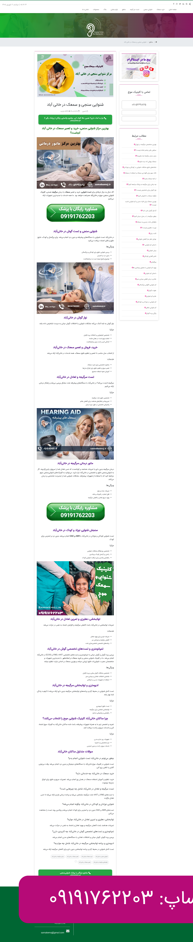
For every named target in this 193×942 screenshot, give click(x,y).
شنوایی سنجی (148, 9)
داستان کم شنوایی (150, 273)
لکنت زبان (153, 233)
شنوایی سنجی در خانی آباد (101, 857)
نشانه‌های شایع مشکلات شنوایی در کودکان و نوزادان (140, 167)
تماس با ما (85, 9)
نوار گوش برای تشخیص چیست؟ (146, 190)
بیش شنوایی (152, 250)
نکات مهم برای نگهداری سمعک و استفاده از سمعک (140, 173)
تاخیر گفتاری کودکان (150, 256)
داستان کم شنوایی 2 (150, 245)
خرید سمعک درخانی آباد (87, 857)
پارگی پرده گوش (151, 313)
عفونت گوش (152, 290)
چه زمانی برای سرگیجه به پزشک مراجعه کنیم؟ (142, 184)
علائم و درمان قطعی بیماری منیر (146, 279)
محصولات (96, 9)
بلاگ (104, 9)
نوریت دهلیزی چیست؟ (149, 227)
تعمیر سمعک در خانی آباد (72, 857)
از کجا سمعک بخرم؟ (150, 178)
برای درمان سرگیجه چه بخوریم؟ (146, 156)
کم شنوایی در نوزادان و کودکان (146, 302)
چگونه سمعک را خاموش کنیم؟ (146, 196)
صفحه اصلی (172, 9)
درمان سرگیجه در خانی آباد (58, 857)
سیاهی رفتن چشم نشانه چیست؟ (145, 150)
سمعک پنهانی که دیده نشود (147, 161)
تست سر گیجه (134, 9)
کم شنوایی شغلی (151, 307)
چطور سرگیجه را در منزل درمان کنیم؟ (144, 216)
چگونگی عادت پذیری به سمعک (146, 222)
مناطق (124, 9)
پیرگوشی (153, 262)
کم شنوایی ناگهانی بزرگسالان (147, 285)
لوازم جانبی (114, 9)
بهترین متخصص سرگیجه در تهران (145, 144)
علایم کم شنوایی (151, 296)
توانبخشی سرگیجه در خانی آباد (100, 862)
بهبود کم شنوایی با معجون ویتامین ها (144, 267)
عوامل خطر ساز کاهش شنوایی (147, 239)
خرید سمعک (160, 9)
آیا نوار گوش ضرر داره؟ (149, 210)
